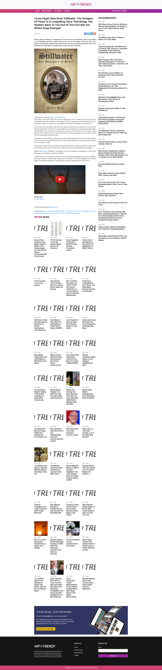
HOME (37, 11)
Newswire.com (60, 117)
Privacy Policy (78, 650)
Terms (76, 647)
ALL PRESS (57, 11)
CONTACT (67, 11)
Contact (76, 655)
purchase (45, 151)
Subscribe (113, 656)
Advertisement (78, 652)
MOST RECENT (47, 11)
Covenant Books (39, 199)
